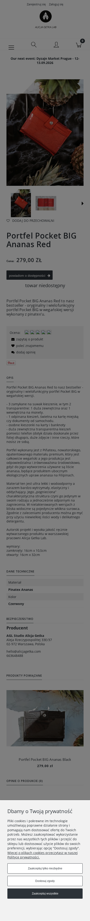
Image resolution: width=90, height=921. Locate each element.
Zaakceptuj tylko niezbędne (45, 868)
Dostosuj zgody (45, 881)
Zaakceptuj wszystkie (45, 893)
